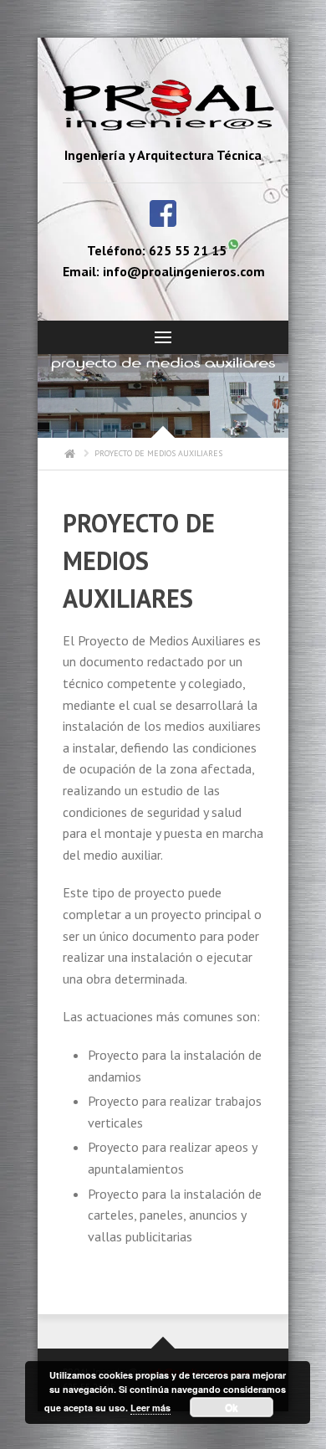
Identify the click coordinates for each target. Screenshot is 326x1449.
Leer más (150, 1407)
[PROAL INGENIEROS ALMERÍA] (163, 108)
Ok (231, 1407)
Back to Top (309, 50)
